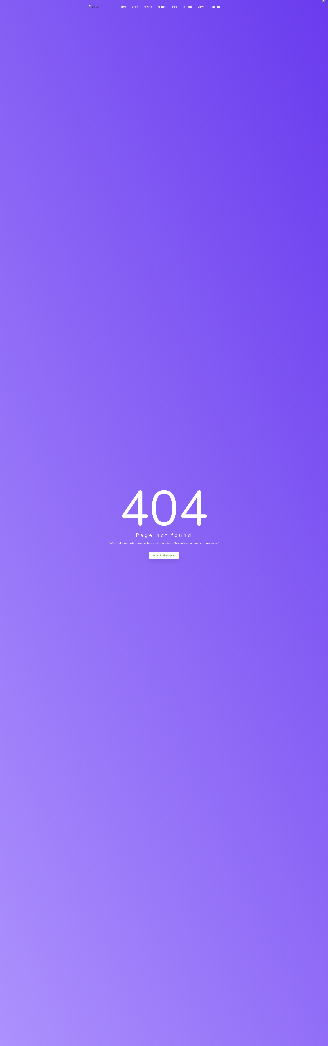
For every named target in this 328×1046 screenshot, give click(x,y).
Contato (215, 7)
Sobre (135, 7)
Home (123, 7)
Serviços (148, 7)
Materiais (187, 7)
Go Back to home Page (164, 555)
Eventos (202, 7)
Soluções (162, 7)
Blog (174, 7)
